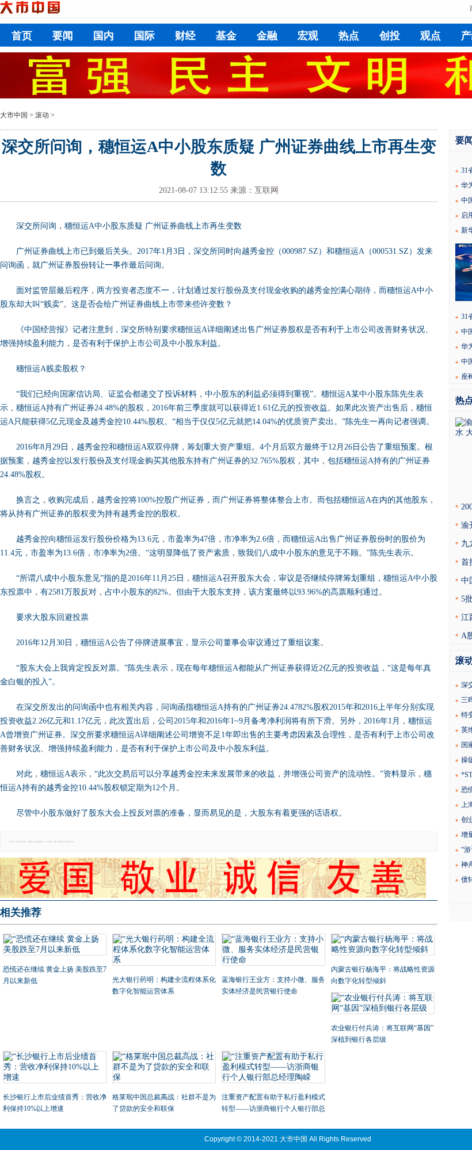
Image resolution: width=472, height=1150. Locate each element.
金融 (267, 35)
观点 (430, 35)
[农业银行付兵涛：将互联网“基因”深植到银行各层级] (383, 1004)
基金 (226, 35)
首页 (22, 35)
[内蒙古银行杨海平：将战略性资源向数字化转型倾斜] (383, 946)
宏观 (308, 35)
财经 (185, 35)
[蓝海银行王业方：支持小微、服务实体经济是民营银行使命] (273, 951)
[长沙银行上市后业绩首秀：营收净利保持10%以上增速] (54, 1068)
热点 (348, 35)
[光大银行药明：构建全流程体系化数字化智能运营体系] (164, 951)
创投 (389, 35)
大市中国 (14, 115)
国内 (103, 35)
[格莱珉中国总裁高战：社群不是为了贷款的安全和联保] (164, 1068)
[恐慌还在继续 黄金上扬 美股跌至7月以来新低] (54, 946)
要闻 (62, 35)
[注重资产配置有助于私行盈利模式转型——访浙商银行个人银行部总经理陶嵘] (273, 1068)
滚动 (42, 115)
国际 (144, 35)
